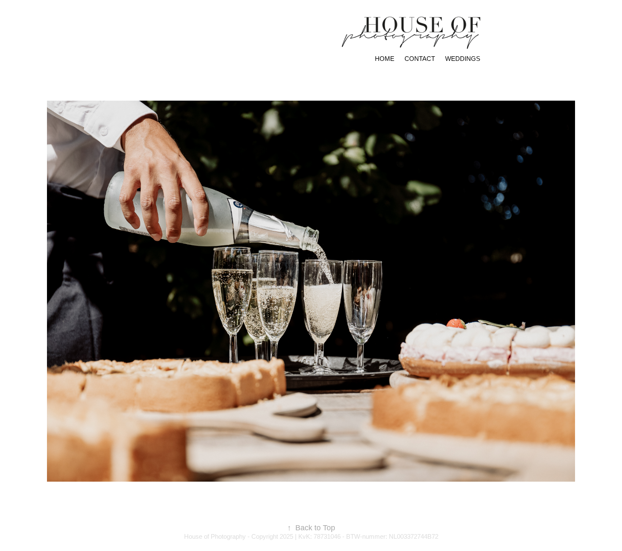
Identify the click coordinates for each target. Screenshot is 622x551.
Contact (420, 58)
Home (384, 58)
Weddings (462, 58)
